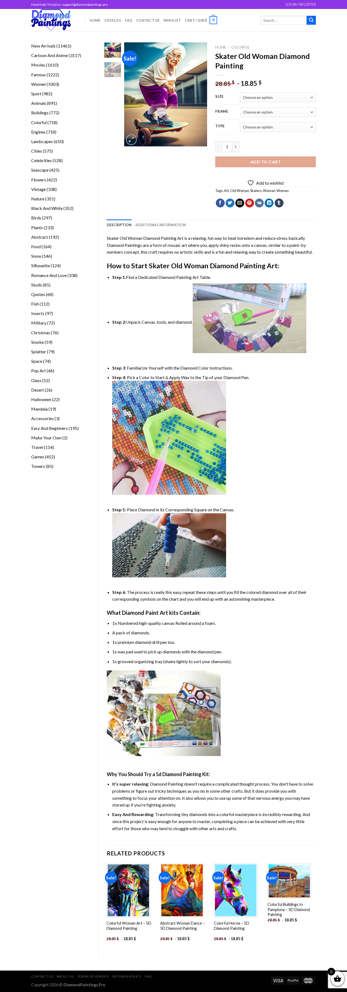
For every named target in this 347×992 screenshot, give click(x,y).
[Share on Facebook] (220, 203)
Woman (269, 190)
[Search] (311, 20)
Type (220, 126)
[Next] (199, 94)
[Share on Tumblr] (279, 203)
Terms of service (93, 976)
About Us (65, 976)
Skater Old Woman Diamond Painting (142, 238)
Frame (221, 112)
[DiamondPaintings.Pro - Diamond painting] (54, 20)
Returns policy (127, 976)
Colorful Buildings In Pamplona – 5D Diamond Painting (289, 909)
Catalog (112, 20)
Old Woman (239, 190)
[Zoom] (131, 139)
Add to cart (265, 161)
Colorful (240, 47)
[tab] (119, 224)
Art (226, 190)
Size (219, 97)
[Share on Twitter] (230, 203)
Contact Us (148, 20)
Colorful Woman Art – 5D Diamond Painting (129, 926)
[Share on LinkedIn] (269, 203)
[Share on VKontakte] (259, 203)
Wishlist (172, 20)
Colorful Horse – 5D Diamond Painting (231, 926)
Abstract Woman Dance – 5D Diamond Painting (182, 926)
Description (119, 225)
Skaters (256, 190)
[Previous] (133, 94)
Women (283, 190)
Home (95, 20)
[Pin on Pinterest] (249, 203)
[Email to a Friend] (239, 203)
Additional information (160, 225)
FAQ (128, 20)
